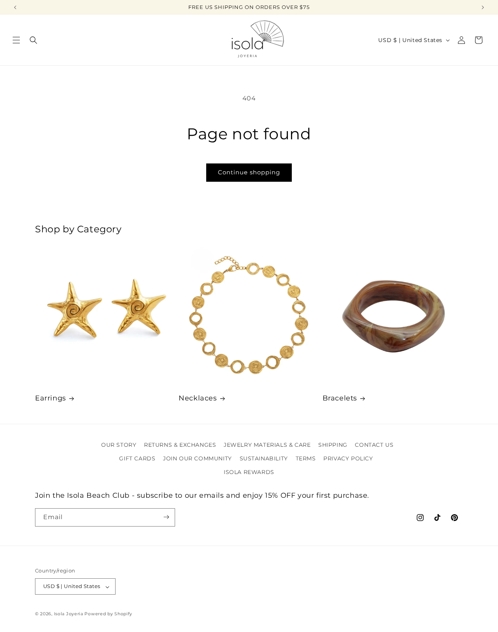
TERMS (306, 458)
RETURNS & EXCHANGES (180, 444)
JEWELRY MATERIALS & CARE (267, 444)
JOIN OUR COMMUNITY (197, 458)
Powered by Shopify (108, 614)
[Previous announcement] (15, 7)
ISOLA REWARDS (249, 472)
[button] (16, 40)
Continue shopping (249, 172)
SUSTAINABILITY (264, 458)
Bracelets (340, 398)
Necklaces (198, 398)
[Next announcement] (482, 7)
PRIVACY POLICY (348, 458)
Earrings (50, 398)
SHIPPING (332, 444)
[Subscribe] (166, 517)
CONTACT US (374, 444)
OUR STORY (118, 444)
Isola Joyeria (68, 614)
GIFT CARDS (137, 458)
